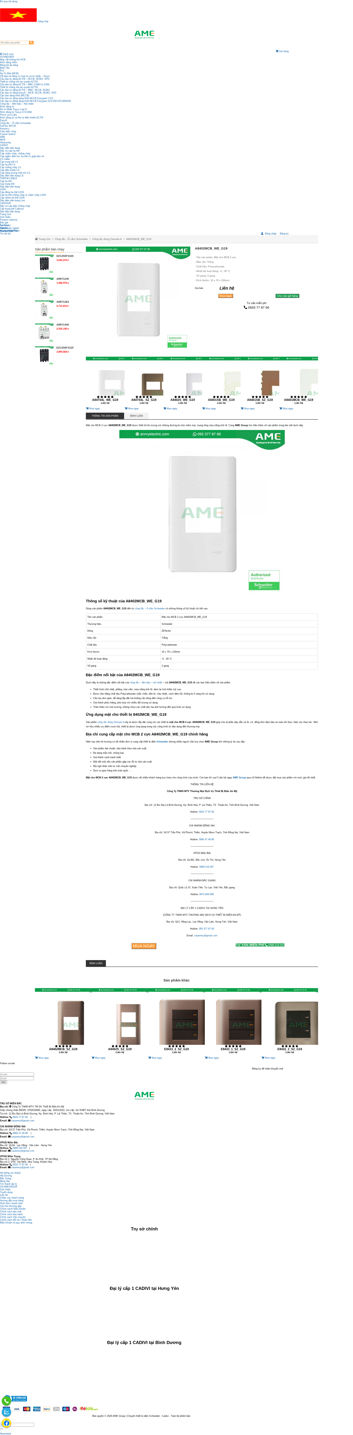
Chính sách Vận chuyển (13, 1217)
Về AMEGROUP (8, 1186)
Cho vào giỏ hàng (287, 295)
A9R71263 (62, 301)
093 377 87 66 (206, 928)
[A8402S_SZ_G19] (120, 1022)
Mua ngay (226, 295)
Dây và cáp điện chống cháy (15, 206)
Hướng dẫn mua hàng (11, 1200)
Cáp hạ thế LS (7, 164)
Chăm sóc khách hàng (12, 1197)
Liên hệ (4, 228)
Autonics (4, 128)
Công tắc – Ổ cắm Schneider (15, 123)
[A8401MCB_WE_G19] (298, 382)
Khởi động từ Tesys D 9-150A (16, 112)
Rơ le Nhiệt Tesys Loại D (13, 109)
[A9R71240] (44, 286)
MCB (2, 139)
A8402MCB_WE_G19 (138, 239)
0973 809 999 (206, 894)
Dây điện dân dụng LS (12, 175)
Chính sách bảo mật (11, 1211)
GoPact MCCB (8, 125)
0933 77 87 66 (258, 307)
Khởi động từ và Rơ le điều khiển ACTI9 (21, 117)
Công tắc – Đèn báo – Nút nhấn (16, 103)
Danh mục (8, 54)
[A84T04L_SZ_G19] (144, 382)
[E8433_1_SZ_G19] (233, 1022)
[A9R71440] (44, 332)
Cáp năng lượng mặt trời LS (15, 172)
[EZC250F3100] (44, 263)
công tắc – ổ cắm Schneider (150, 608)
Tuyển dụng (6, 230)
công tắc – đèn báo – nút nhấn (146, 682)
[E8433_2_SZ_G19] (176, 1022)
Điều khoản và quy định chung (16, 1222)
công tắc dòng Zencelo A (110, 722)
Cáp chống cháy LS (10, 167)
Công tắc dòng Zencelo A (107, 239)
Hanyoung (5, 142)
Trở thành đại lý (8, 1184)
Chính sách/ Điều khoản (13, 1208)
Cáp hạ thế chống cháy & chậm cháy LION (23, 195)
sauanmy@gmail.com (205, 935)
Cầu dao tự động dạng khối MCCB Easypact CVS (26, 98)
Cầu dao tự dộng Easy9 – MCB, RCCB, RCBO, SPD (28, 92)
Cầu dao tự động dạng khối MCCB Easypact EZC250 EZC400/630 (35, 101)
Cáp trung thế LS (9, 161)
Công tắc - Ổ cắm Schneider (71, 239)
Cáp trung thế (7, 183)
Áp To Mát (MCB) (9, 73)
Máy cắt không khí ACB (12, 59)
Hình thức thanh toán (11, 1203)
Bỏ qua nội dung (8, 1)
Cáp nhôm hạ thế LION (12, 197)
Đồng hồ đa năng (9, 65)
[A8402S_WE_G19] (182, 382)
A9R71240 (62, 278)
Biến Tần (5, 67)
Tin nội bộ (5, 233)
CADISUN (5, 203)
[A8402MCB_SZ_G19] (63, 1022)
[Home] (144, 34)
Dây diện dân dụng (10, 186)
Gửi (3, 1082)
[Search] (31, 42)
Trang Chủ (5, 214)
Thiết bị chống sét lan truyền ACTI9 (19, 81)
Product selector (8, 219)
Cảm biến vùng (8, 131)
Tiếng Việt (42, 21)
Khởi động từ (7, 106)
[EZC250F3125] (44, 355)
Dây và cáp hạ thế (9, 150)
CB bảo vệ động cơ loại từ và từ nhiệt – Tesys (25, 76)
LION (3, 189)
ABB (2, 137)
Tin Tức (4, 225)
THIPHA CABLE (8, 178)
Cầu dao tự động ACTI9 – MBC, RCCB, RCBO (25, 90)
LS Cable (5, 159)
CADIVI (4, 145)
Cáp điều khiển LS (9, 170)
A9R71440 (62, 324)
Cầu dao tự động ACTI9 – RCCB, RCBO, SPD (24, 79)
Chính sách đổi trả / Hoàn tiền (16, 1219)
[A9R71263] (44, 309)
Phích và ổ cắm (8, 114)
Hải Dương (6, 1175)
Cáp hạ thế (6, 181)
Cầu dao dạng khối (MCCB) (14, 95)
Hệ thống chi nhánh (10, 1172)
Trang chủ (44, 239)
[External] (15, 1402)
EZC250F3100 (65, 255)
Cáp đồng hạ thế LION (12, 192)
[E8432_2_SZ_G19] (289, 1022)
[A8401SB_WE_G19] (221, 382)
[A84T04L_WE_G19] (105, 382)
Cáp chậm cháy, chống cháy (15, 153)
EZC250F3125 (65, 347)
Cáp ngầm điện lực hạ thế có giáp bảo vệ (22, 156)
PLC (2, 70)
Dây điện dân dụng (10, 148)
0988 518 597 (206, 866)
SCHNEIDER (7, 56)
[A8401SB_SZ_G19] (260, 382)
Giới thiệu (5, 217)
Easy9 (3, 120)
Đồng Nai (5, 1181)
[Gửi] (1, 1428)
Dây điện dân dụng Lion (12, 200)
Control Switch (7, 134)
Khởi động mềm (8, 62)
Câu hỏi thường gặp (10, 1206)
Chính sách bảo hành (11, 1214)
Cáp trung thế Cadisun (12, 208)
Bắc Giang (5, 1178)
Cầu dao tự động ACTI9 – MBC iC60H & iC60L (25, 84)
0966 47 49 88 (206, 839)
